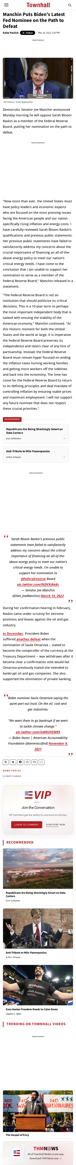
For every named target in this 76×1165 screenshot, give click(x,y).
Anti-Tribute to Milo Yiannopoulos (26, 953)
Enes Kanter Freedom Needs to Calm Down (32, 1009)
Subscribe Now (55, 824)
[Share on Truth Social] (13, 762)
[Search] (69, 5)
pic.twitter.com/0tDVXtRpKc (38, 584)
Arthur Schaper (13, 957)
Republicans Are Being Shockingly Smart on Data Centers (35, 894)
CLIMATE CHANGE (12, 776)
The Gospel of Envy (17, 1135)
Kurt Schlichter (13, 900)
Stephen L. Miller (13, 1013)
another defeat (28, 639)
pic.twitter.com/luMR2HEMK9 (38, 732)
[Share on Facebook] (20, 762)
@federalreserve (33, 579)
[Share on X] (5, 762)
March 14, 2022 (52, 596)
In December (13, 633)
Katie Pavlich (11, 33)
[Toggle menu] (6, 4)
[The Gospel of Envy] (38, 1111)
